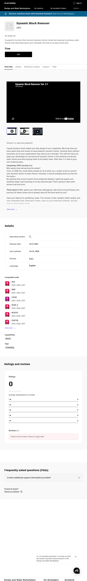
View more (11, 209)
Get (18, 54)
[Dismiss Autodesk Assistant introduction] (76, 556)
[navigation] (43, 8)
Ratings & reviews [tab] (32, 66)
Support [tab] (46, 66)
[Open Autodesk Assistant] (76, 570)
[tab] (12, 132)
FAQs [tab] (54, 66)
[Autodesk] (10, 3)
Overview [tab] (9, 66)
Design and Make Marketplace (17, 8)
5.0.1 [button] (31, 258)
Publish (76, 8)
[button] (43, 478)
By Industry (38, 8)
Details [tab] (18, 66)
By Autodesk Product (58, 8)
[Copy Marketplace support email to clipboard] (21, 491)
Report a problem (11, 491)
